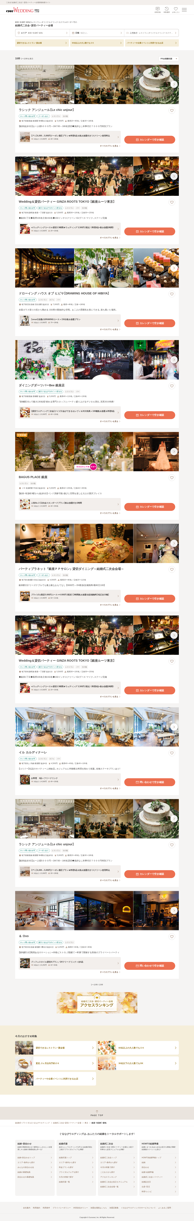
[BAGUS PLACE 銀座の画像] (97, 451)
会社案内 (26, 1208)
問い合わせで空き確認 (152, 782)
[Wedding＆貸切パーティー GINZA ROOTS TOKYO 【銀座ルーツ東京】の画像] (97, 176)
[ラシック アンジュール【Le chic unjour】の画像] (97, 84)
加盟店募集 (114, 1208)
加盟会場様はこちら (98, 1208)
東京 (86, 1123)
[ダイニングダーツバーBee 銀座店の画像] (97, 359)
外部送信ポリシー (80, 1208)
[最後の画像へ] (174, 84)
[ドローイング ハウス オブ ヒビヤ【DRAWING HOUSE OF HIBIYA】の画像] (97, 268)
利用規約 (36, 1208)
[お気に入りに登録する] (172, 110)
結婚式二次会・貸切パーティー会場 (67, 1123)
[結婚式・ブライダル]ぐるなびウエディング (32, 1123)
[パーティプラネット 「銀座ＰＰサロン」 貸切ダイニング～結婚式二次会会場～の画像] (97, 543)
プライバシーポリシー (62, 1208)
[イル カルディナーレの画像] (97, 727)
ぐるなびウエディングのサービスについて (138, 1208)
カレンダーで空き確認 (152, 139)
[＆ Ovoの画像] (97, 910)
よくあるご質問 (164, 1208)
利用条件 (46, 1208)
